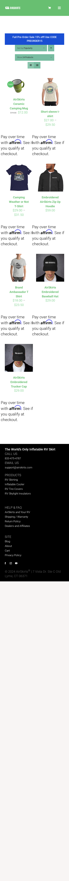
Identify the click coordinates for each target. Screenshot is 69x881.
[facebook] (5, 563)
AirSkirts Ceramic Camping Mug (19, 104)
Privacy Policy (13, 555)
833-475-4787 (13, 458)
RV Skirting (11, 479)
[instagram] (11, 563)
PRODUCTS (13, 475)
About (8, 546)
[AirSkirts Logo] (13, 8)
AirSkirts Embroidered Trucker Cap (18, 382)
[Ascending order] (51, 48)
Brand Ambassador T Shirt (18, 292)
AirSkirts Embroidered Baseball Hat (50, 292)
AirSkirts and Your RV (17, 512)
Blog (7, 541)
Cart (7, 550)
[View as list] (37, 65)
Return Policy (13, 521)
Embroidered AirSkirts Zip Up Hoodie (50, 202)
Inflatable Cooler (14, 484)
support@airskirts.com (18, 467)
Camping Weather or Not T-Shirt (19, 202)
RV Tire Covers (14, 488)
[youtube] (16, 563)
